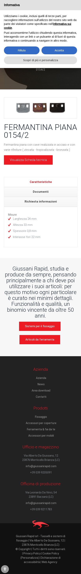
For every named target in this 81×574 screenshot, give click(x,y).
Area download (41, 390)
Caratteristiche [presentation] (41, 182)
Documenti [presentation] (41, 191)
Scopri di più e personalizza (40, 60)
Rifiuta (22, 50)
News (41, 384)
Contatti (41, 396)
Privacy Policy (32, 553)
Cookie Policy (50, 553)
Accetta (59, 50)
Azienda (41, 378)
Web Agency (49, 562)
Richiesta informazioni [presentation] (41, 201)
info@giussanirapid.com (41, 466)
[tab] (40, 182)
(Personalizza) (29, 557)
